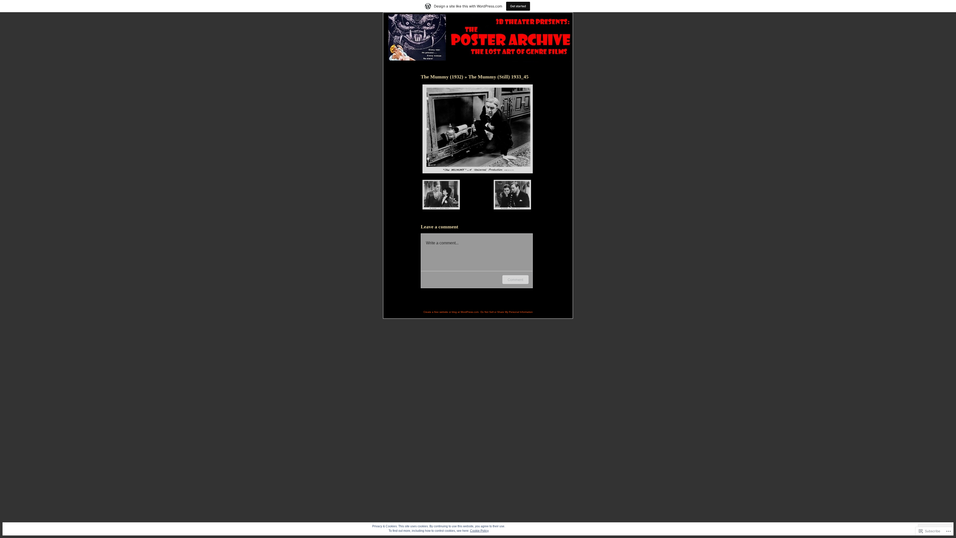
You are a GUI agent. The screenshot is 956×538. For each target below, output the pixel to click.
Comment (515, 279)
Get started (518, 6)
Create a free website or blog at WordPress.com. (451, 312)
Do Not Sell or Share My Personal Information (506, 312)
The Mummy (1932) (443, 76)
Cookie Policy (479, 531)
